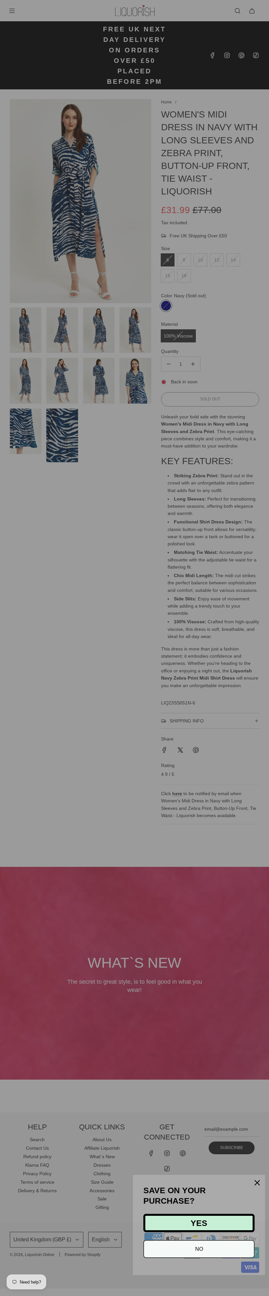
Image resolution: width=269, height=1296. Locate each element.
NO (199, 1249)
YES (199, 1223)
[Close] (257, 1183)
